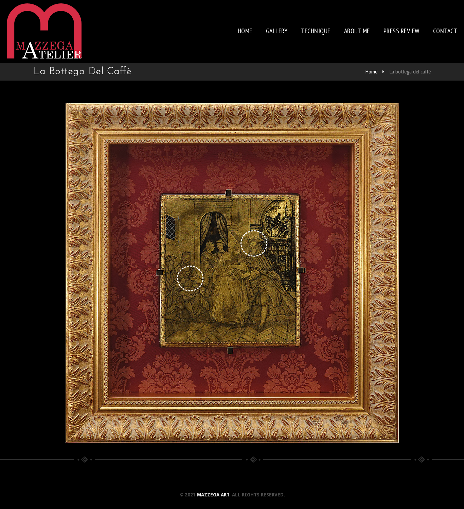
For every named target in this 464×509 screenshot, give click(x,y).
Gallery (277, 31)
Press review (401, 31)
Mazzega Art (213, 494)
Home (245, 31)
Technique (316, 31)
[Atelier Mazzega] (44, 31)
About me (357, 31)
